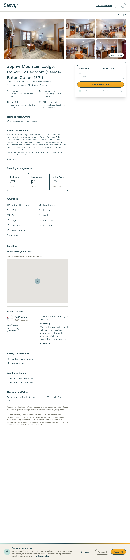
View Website (12, 325)
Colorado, (21, 81)
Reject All (102, 552)
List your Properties (104, 6)
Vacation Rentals (44, 81)
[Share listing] (124, 14)
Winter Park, (12, 81)
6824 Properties (21, 320)
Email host (13, 330)
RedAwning (24, 116)
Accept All (118, 552)
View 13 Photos (116, 55)
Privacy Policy (42, 556)
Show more (12, 159)
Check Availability (100, 84)
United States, (31, 81)
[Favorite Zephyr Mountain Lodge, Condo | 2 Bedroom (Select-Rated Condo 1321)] (117, 14)
